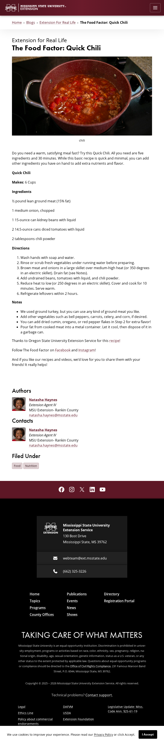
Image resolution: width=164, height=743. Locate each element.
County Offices (42, 614)
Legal (21, 707)
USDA (67, 713)
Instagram (86, 350)
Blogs (30, 22)
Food (17, 466)
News (71, 607)
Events (72, 600)
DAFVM (68, 707)
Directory (111, 594)
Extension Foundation (78, 719)
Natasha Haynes (43, 399)
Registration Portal (119, 600)
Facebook (62, 350)
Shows (72, 614)
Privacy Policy (103, 735)
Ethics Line (25, 713)
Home (17, 22)
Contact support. (99, 695)
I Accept (148, 734)
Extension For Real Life (58, 22)
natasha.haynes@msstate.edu (53, 415)
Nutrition (31, 466)
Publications (77, 594)
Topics (35, 600)
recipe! (114, 340)
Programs (38, 607)
